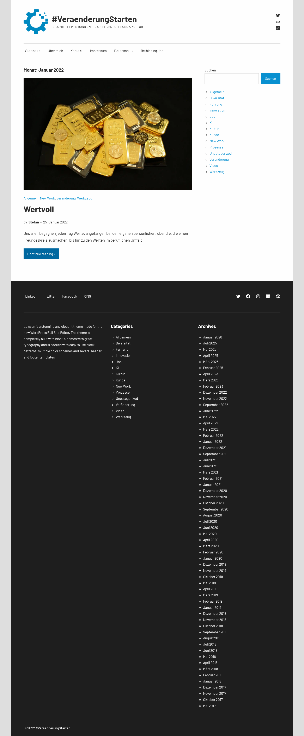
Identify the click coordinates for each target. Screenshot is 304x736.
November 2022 (215, 398)
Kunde (214, 135)
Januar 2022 (212, 441)
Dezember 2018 (214, 613)
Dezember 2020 (215, 490)
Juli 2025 (210, 343)
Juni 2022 (210, 411)
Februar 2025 (213, 368)
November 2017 (214, 693)
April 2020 (210, 540)
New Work (47, 198)
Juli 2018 (209, 644)
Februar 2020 (213, 552)
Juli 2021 (209, 460)
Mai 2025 (210, 349)
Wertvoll (39, 209)
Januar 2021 (212, 484)
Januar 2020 (212, 558)
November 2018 (214, 619)
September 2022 (215, 404)
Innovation (217, 110)
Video (213, 165)
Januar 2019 (212, 607)
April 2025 (210, 355)
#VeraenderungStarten (94, 19)
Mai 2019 (209, 583)
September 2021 (215, 454)
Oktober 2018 (213, 626)
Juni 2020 (210, 527)
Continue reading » (41, 254)
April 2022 (210, 423)
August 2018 (212, 638)
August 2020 (212, 515)
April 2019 (210, 589)
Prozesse (216, 147)
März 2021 (210, 472)
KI (210, 122)
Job (212, 116)
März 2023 (211, 380)
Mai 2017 (209, 706)
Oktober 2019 (213, 577)
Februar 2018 (213, 675)
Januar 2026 (212, 337)
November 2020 (215, 497)
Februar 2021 (213, 478)
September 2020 (215, 509)
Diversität (216, 98)
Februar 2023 (213, 386)
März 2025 (211, 362)
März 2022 (211, 429)
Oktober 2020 (213, 503)
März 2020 (211, 546)
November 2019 (214, 570)
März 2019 (210, 595)
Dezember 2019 (214, 564)
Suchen (210, 70)
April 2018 (210, 662)
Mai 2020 (210, 534)
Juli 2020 (210, 521)
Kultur (214, 129)
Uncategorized (220, 153)
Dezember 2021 (214, 447)
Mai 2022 (210, 417)
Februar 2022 (213, 435)
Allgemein (31, 198)
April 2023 (210, 374)
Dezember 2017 (214, 687)
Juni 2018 (210, 650)
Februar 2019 (213, 601)
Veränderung (66, 198)
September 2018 (215, 632)
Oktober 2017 (213, 699)
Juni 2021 (210, 466)
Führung (215, 104)
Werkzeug (84, 198)
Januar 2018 (212, 681)
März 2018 (210, 669)
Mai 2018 (209, 656)
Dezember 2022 (215, 392)
